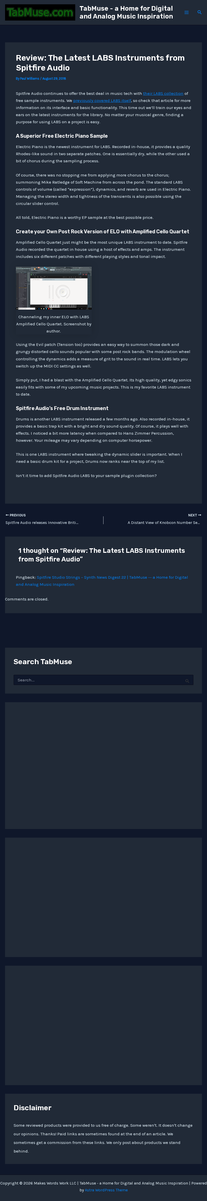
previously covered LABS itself (102, 100)
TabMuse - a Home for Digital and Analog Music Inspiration (126, 12)
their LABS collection (163, 93)
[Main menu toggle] (186, 12)
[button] (199, 12)
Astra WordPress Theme (106, 1190)
